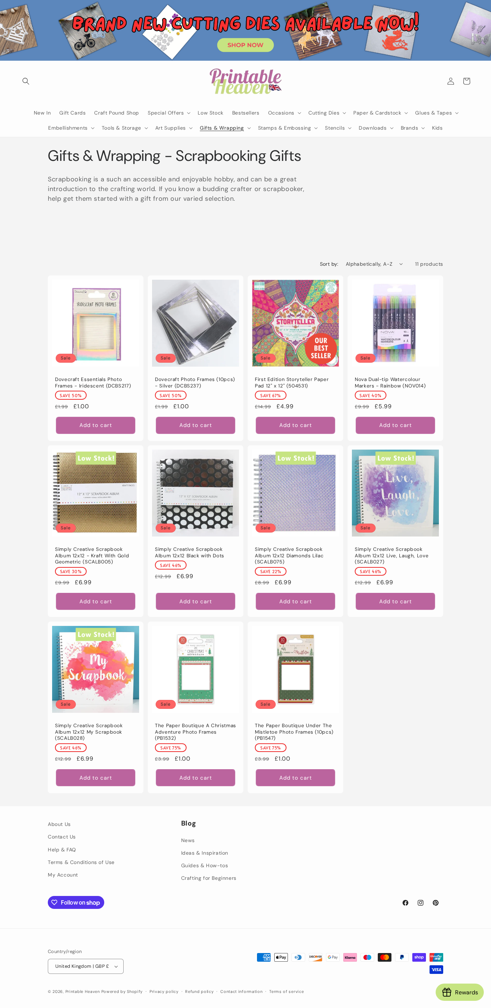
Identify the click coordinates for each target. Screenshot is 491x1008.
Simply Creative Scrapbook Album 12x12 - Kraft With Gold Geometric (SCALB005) (92, 555)
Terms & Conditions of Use (81, 862)
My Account (63, 875)
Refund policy (199, 991)
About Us (59, 824)
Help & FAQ (62, 849)
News (188, 840)
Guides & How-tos (204, 865)
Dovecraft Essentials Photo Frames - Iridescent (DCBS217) (93, 382)
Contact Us (62, 836)
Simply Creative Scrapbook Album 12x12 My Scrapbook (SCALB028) (89, 732)
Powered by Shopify (122, 991)
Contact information (241, 991)
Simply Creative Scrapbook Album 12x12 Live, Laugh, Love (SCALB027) (391, 555)
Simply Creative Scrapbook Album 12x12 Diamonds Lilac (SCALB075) (289, 555)
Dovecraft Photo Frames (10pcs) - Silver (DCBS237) (195, 382)
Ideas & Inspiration (204, 853)
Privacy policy (164, 991)
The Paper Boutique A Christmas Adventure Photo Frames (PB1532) (195, 732)
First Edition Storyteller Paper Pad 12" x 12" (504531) (292, 382)
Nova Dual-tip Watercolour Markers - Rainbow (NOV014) (390, 382)
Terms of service (286, 991)
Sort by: (329, 264)
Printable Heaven (82, 991)
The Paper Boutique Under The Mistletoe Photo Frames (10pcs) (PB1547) (294, 732)
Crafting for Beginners (209, 878)
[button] (26, 81)
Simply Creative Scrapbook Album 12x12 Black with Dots (189, 552)
